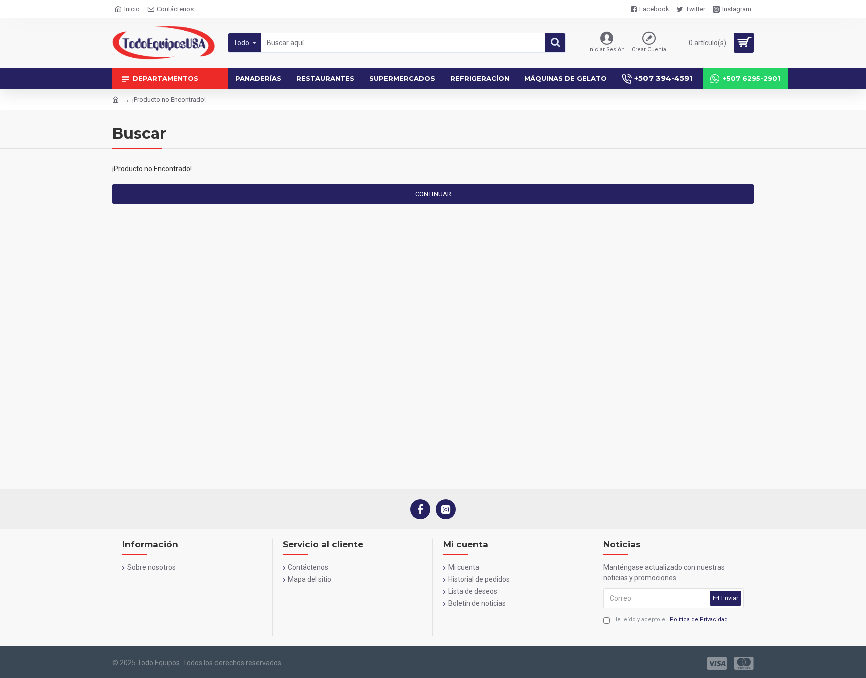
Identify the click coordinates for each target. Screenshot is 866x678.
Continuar (433, 194)
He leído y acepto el (670, 619)
